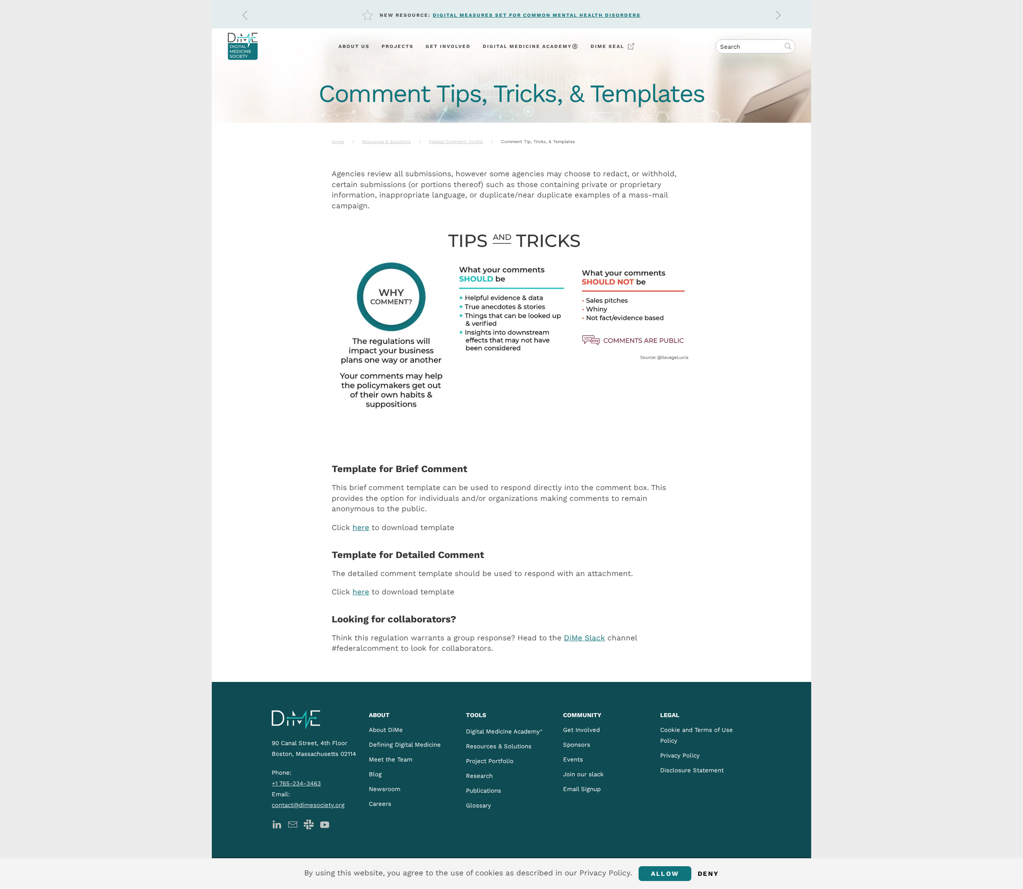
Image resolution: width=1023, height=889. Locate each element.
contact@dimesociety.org (308, 805)
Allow (665, 873)
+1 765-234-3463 (296, 783)
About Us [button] (354, 46)
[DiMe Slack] (309, 823)
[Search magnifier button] (788, 46)
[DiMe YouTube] (325, 823)
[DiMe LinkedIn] (277, 823)
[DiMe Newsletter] (293, 823)
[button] (245, 15)
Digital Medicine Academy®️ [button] (531, 46)
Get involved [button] (448, 46)
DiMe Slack (584, 637)
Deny (708, 873)
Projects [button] (398, 46)
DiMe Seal (607, 46)
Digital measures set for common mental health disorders (537, 15)
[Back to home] (243, 46)
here (360, 527)
